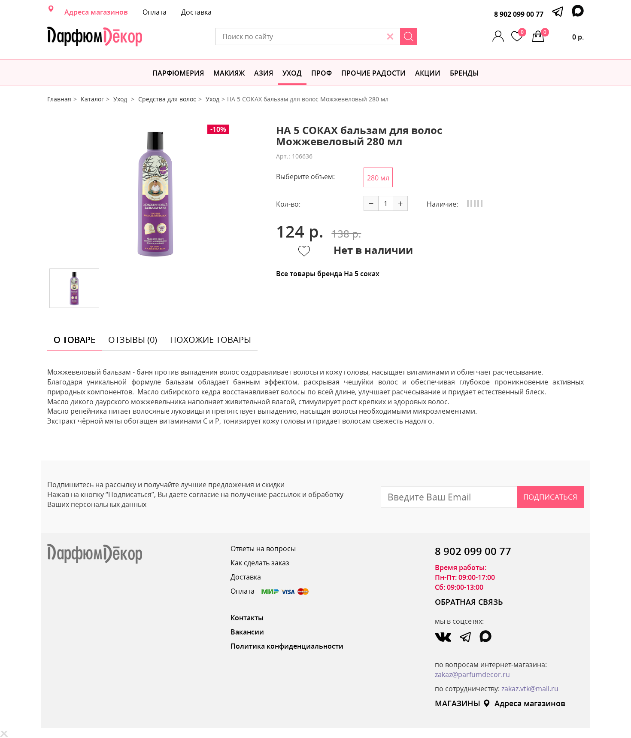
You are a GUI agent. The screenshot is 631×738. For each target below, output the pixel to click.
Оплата (155, 12)
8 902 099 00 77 (518, 14)
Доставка (196, 12)
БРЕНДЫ (464, 73)
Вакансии (247, 632)
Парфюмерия (178, 73)
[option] (155, 193)
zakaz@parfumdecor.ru (472, 674)
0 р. (563, 35)
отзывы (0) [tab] (132, 339)
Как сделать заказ (260, 562)
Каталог (92, 99)
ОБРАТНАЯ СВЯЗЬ (469, 602)
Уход (292, 73)
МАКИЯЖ (229, 73)
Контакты (247, 617)
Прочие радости (373, 73)
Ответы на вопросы (263, 548)
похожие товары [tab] (210, 339)
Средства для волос (167, 99)
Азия (263, 73)
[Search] (408, 36)
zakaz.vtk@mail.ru (529, 688)
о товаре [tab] (74, 339)
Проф (321, 73)
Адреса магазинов (96, 12)
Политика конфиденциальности (287, 646)
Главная (59, 99)
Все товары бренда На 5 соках (327, 273)
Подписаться (550, 497)
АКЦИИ (427, 73)
